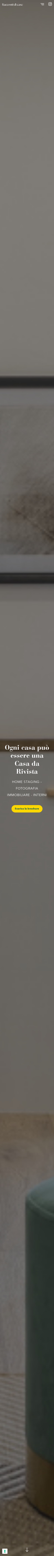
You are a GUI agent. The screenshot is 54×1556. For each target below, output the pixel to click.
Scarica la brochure (27, 809)
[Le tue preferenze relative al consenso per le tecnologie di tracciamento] (4, 1551)
